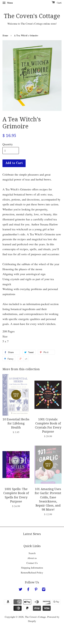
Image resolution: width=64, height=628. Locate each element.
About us (32, 558)
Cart (59, 3)
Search (32, 553)
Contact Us (32, 562)
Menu (9, 2)
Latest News (32, 534)
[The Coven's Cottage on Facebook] (28, 589)
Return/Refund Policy (32, 572)
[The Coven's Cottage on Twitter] (20, 589)
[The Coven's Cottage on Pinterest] (36, 589)
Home (5, 36)
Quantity (7, 144)
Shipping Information (32, 567)
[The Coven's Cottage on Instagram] (43, 589)
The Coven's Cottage (32, 16)
